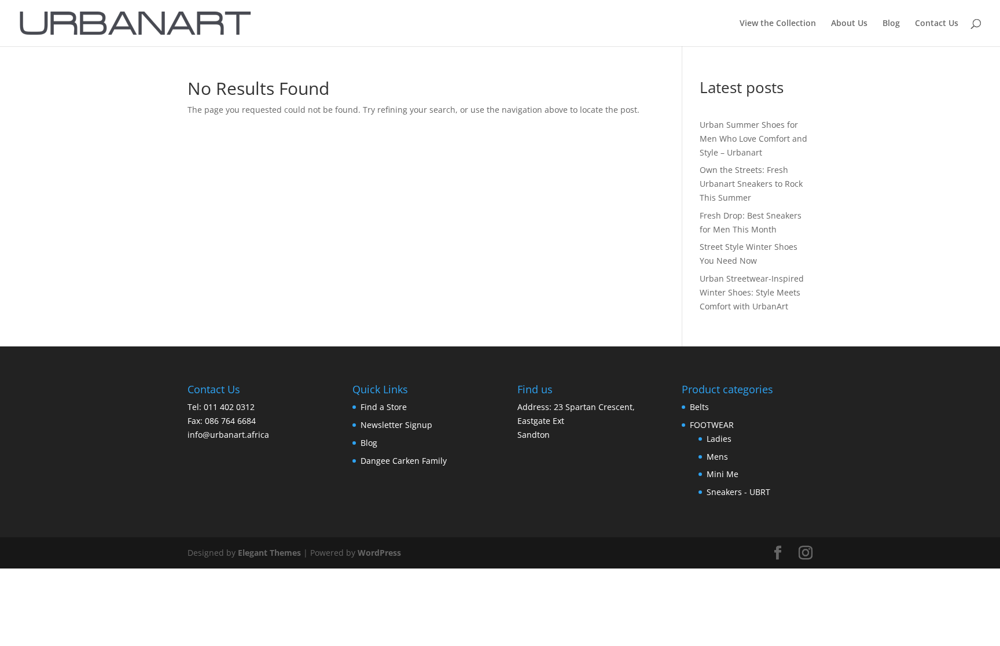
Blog (891, 23)
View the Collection (778, 23)
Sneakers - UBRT (738, 491)
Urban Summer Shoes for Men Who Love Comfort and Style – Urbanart (753, 138)
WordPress (379, 552)
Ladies (719, 438)
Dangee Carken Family (404, 460)
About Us (849, 23)
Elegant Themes (269, 552)
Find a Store (384, 406)
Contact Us (936, 23)
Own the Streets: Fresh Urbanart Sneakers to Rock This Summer (751, 183)
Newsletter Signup (396, 424)
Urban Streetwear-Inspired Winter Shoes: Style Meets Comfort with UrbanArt (752, 292)
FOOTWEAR (712, 424)
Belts (699, 406)
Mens (717, 456)
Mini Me (722, 473)
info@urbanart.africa (228, 434)
